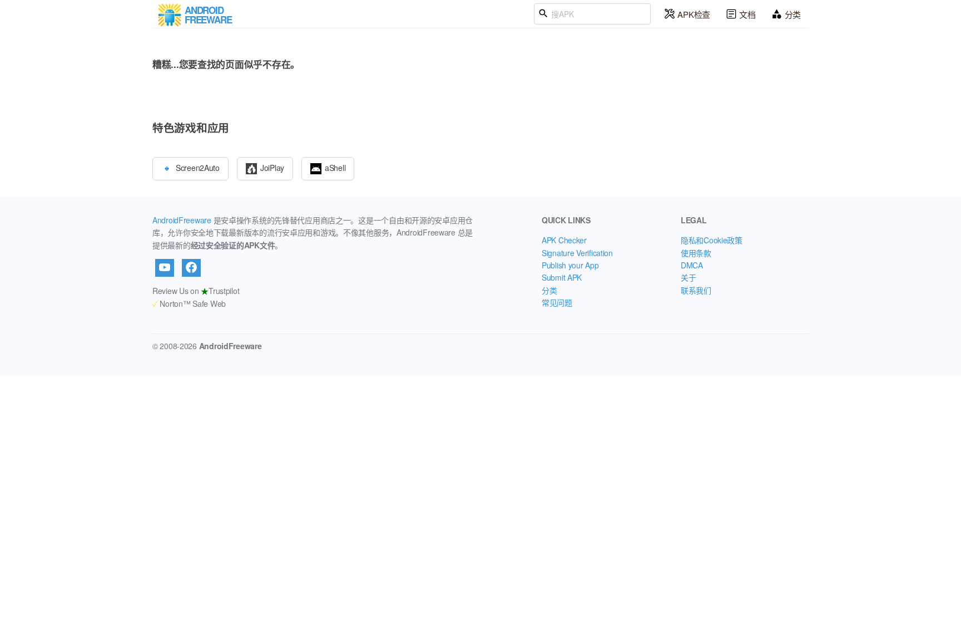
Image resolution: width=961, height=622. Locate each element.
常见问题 (557, 302)
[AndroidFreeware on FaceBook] (191, 268)
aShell (335, 167)
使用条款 (696, 252)
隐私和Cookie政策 (711, 240)
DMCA (692, 265)
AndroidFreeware (181, 220)
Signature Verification (577, 252)
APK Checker (564, 240)
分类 (793, 14)
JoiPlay (272, 167)
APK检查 (693, 14)
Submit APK (562, 277)
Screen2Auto (198, 167)
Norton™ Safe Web (189, 303)
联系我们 (696, 290)
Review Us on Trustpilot (195, 290)
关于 (688, 277)
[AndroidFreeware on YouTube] (164, 268)
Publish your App (570, 265)
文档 (747, 14)
